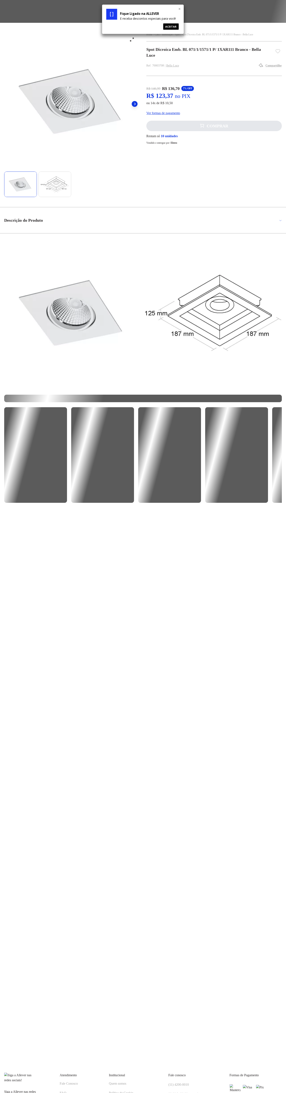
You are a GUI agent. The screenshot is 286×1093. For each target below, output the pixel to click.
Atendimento (68, 1075)
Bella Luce (172, 65)
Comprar (217, 126)
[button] (134, 104)
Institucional (117, 1075)
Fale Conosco (69, 1083)
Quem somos (117, 1083)
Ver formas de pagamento (163, 113)
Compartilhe (273, 65)
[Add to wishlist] (279, 52)
